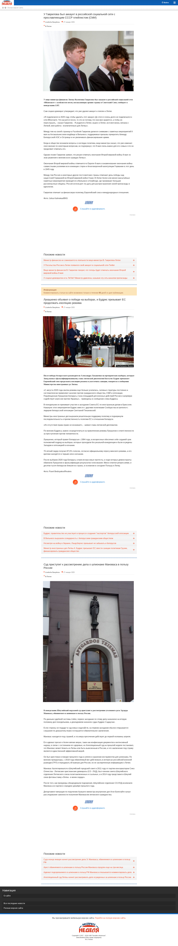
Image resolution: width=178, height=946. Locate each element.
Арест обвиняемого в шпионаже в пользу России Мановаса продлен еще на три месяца (83, 867)
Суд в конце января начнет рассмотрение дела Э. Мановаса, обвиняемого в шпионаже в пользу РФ (87, 860)
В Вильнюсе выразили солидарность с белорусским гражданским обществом (78, 538)
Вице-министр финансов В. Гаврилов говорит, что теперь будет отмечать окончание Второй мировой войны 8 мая (85, 271)
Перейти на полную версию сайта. (110, 918)
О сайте (7, 896)
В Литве (48, 26)
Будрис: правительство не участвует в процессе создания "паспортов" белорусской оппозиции (86, 533)
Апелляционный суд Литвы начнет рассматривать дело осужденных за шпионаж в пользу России (87, 877)
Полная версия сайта (15, 8)
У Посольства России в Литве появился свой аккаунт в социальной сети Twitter (79, 265)
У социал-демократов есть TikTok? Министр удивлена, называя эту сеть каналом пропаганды (85, 278)
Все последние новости (14, 903)
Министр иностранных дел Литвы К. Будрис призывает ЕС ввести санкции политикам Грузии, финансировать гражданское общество (85, 549)
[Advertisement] (89, 234)
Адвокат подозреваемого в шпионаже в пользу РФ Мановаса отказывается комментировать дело (88, 872)
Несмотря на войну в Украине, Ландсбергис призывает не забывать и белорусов (80, 543)
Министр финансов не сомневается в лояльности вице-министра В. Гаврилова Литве (82, 260)
